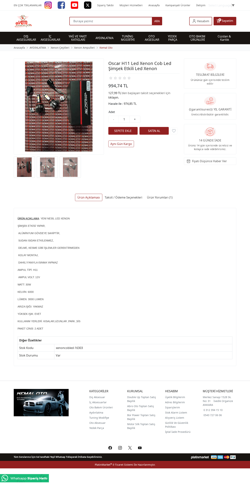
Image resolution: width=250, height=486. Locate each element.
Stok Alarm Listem (176, 412)
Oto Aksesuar (97, 423)
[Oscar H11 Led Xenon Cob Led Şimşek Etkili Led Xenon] (59, 107)
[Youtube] (74, 5)
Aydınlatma (96, 412)
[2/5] (112, 78)
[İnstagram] (48, 5)
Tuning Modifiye (99, 417)
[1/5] (110, 78)
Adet (112, 112)
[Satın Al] (154, 131)
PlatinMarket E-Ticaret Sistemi (114, 464)
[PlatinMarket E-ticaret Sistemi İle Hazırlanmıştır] (200, 457)
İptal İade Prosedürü (178, 432)
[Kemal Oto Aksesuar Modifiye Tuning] (41, 21)
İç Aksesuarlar (98, 402)
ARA (157, 21)
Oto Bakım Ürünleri (101, 407)
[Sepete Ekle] (123, 131)
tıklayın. (113, 97)
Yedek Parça (96, 428)
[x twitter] (87, 5)
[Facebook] (61, 5)
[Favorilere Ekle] (174, 131)
